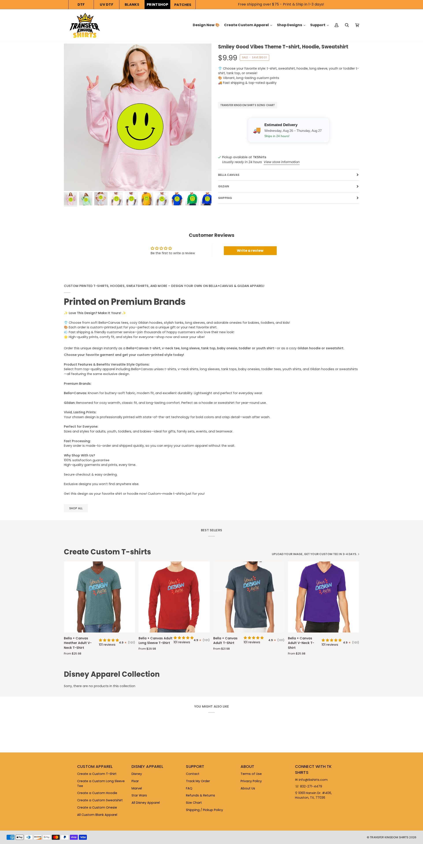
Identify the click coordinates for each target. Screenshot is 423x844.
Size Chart (194, 802)
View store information (282, 162)
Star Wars (139, 795)
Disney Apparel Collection (112, 674)
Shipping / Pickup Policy (204, 810)
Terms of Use (251, 774)
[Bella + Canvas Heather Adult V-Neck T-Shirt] (99, 597)
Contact (192, 774)
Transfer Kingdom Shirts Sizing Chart (247, 105)
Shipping (225, 198)
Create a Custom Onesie (97, 807)
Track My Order (198, 781)
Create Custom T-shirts (107, 552)
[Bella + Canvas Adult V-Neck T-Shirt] (323, 597)
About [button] (247, 766)
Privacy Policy (251, 781)
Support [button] (195, 766)
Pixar (135, 781)
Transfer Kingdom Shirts (389, 837)
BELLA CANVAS (228, 175)
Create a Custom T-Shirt (97, 774)
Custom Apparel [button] (95, 766)
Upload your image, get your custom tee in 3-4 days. (314, 554)
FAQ (189, 788)
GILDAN (223, 186)
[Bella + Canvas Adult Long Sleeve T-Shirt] (174, 597)
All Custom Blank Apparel (97, 815)
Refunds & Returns (200, 795)
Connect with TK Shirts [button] (313, 769)
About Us (248, 788)
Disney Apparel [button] (147, 766)
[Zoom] (138, 117)
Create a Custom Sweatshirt (100, 800)
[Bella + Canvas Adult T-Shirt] (248, 597)
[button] (109, 640)
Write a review (250, 250)
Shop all (76, 508)
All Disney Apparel (146, 802)
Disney (137, 774)
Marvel (137, 788)
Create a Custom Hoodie (97, 793)
